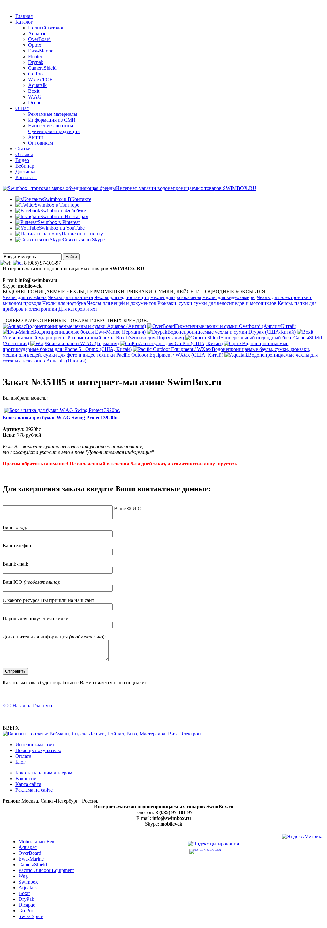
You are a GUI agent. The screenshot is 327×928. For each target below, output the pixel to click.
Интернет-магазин (35, 744)
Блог (20, 762)
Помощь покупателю (38, 750)
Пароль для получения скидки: (36, 618)
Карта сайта (28, 784)
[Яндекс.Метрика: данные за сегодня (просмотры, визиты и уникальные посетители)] (302, 837)
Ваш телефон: (18, 545)
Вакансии (26, 778)
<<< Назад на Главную (27, 705)
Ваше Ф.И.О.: (129, 508)
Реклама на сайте (34, 790)
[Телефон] (18, 263)
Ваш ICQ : (31, 582)
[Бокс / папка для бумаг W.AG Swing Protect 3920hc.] (62, 410)
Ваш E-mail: (15, 564)
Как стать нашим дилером (43, 772)
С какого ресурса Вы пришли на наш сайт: (49, 600)
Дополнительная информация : (54, 636)
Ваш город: (15, 527)
